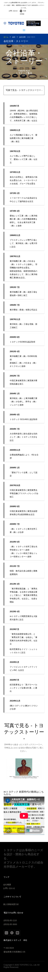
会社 (13, 37)
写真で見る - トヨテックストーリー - (24, 90)
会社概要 (7, 885)
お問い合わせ (13, 11)
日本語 (22, 14)
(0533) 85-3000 (10, 924)
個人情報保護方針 (11, 904)
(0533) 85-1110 (10, 920)
